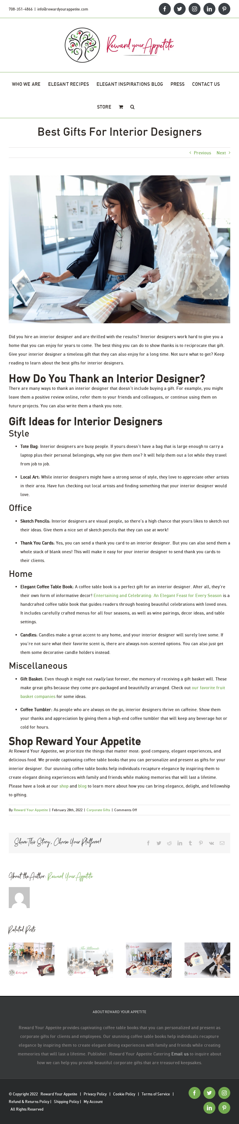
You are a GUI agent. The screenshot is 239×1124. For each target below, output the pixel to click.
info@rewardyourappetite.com (62, 9)
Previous (202, 152)
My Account (93, 1101)
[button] (132, 106)
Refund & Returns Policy (29, 1101)
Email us (180, 1053)
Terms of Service (156, 1094)
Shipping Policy (66, 1101)
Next (221, 152)
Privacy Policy (95, 1094)
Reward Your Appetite (31, 810)
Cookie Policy (124, 1094)
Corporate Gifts (98, 810)
